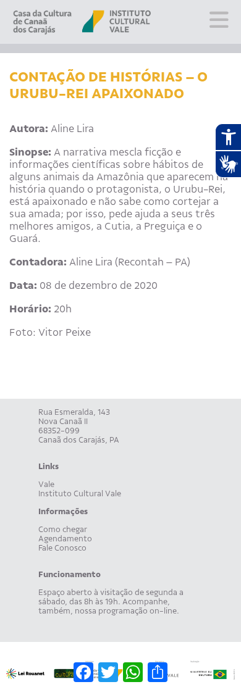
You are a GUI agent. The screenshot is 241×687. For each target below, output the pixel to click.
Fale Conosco (62, 547)
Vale (46, 484)
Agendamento (65, 538)
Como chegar (62, 529)
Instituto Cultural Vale (79, 493)
